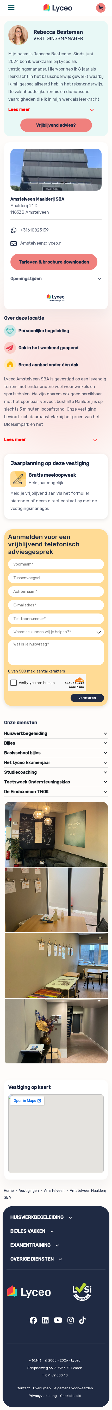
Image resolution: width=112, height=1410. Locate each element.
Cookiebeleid (70, 1396)
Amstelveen (54, 1190)
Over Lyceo (42, 1388)
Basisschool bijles (55, 752)
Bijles (55, 743)
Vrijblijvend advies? (56, 125)
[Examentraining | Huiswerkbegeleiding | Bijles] (58, 8)
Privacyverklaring (43, 1396)
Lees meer (19, 109)
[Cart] (100, 8)
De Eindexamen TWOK (55, 791)
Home (9, 1190)
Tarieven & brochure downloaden (54, 262)
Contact (23, 1388)
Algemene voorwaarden (73, 1388)
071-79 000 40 (56, 1375)
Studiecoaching (55, 772)
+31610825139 (34, 230)
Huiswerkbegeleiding (55, 733)
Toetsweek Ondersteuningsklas (55, 781)
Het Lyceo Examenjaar (55, 762)
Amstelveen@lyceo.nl (41, 243)
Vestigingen (29, 1190)
